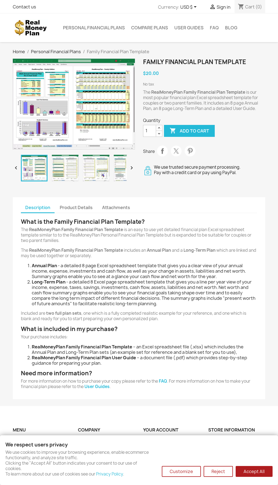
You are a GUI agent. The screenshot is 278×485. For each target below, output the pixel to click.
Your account (160, 430)
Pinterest (190, 151)
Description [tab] (37, 207)
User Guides (189, 28)
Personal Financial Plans (94, 28)
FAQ (214, 28)
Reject (218, 471)
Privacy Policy (109, 474)
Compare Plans (149, 28)
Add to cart (189, 130)
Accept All (254, 471)
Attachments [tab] (116, 207)
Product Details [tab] (76, 207)
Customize (181, 471)
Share (162, 151)
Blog (231, 28)
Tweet (176, 151)
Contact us (24, 7)
